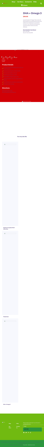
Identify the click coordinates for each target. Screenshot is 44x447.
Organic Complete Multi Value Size (9, 228)
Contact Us (28, 2)
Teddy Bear (6, 316)
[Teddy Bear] (10, 272)
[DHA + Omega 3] (10, 360)
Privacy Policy (25, 444)
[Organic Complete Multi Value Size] (10, 183)
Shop (13, 2)
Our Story (20, 2)
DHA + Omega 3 (7, 404)
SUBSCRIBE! (26, 429)
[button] (16, 2)
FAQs (35, 2)
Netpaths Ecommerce (31, 444)
